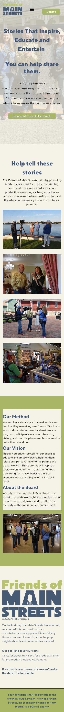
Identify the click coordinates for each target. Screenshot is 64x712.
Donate (51, 11)
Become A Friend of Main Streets (32, 116)
